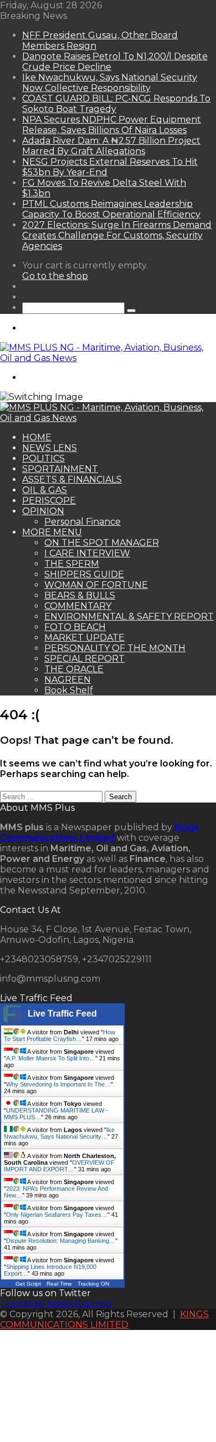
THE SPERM (71, 563)
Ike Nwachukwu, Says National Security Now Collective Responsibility (109, 82)
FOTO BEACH (75, 627)
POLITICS (43, 458)
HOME (37, 437)
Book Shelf (68, 690)
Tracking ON (93, 1284)
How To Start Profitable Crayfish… (59, 1035)
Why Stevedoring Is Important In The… (58, 1084)
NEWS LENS (49, 448)
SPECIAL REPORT (84, 658)
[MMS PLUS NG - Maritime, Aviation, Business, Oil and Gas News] (108, 358)
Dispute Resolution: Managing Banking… (60, 1240)
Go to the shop (55, 276)
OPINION (43, 511)
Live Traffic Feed (62, 1013)
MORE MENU (52, 532)
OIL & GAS (44, 490)
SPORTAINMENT (60, 469)
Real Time (59, 1284)
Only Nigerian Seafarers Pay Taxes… (56, 1214)
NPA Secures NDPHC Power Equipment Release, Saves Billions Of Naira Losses (111, 124)
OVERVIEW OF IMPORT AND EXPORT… (59, 1165)
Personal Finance (82, 521)
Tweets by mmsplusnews (56, 1303)
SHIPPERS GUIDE (84, 574)
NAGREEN (67, 679)
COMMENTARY (77, 606)
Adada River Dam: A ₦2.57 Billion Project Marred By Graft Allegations (111, 145)
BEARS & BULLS (79, 595)
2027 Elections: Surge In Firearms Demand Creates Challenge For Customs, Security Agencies (117, 235)
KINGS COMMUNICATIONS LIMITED (104, 1319)
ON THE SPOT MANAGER (101, 542)
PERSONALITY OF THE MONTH (115, 648)
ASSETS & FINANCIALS (72, 479)
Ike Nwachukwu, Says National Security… (59, 1133)
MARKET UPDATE (84, 637)
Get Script (28, 1284)
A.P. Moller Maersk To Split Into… (50, 1058)
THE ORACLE (74, 669)
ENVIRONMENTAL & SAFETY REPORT (129, 616)
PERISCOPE (49, 500)
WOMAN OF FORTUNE (96, 585)
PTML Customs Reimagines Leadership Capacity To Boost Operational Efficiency (111, 209)
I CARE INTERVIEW (87, 553)
